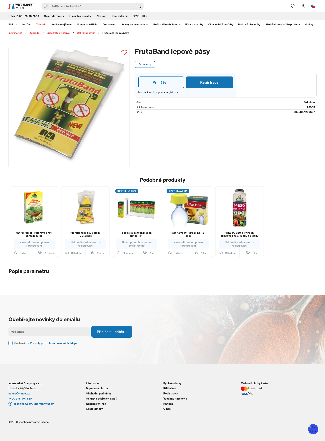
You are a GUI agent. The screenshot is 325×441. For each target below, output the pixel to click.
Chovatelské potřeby (220, 24)
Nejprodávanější (54, 16)
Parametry (144, 64)
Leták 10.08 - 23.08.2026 (23, 16)
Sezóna (26, 24)
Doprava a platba (97, 388)
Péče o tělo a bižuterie (166, 24)
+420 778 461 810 (20, 398)
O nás (167, 408)
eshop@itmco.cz (19, 393)
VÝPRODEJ (140, 16)
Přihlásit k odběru (112, 332)
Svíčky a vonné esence (134, 24)
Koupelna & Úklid (87, 24)
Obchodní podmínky (99, 393)
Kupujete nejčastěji (80, 16)
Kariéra (168, 403)
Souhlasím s (45, 343)
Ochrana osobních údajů (101, 398)
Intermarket (15, 33)
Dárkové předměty (249, 24)
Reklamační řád (96, 403)
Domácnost (109, 24)
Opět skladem (120, 16)
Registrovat (170, 393)
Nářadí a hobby (194, 24)
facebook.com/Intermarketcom (34, 403)
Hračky (309, 24)
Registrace (209, 82)
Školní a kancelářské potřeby (282, 24)
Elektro (12, 24)
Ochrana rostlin (86, 33)
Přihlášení (161, 82)
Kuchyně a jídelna (61, 24)
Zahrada (41, 24)
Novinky (102, 16)
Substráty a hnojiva (58, 33)
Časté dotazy (94, 408)
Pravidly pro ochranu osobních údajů (53, 343)
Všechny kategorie (175, 398)
